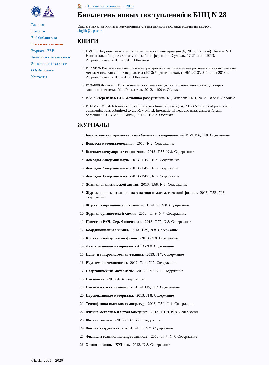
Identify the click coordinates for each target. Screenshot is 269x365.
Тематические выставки (50, 57)
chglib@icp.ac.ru (90, 31)
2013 (130, 6)
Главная (37, 24)
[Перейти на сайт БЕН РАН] (36, 11)
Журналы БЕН (42, 51)
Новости (38, 31)
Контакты (39, 77)
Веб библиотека (44, 38)
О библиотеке (42, 70)
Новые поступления (47, 44)
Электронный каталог (49, 64)
